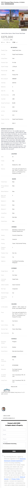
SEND (14, 451)
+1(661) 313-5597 (6, 415)
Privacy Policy (15, 479)
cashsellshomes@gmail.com (9, 418)
